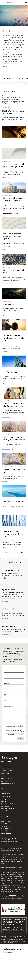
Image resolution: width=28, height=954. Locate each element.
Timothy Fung (8, 283)
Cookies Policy (5, 826)
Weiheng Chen (5, 213)
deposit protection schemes (15, 898)
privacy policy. (11, 952)
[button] (5, 695)
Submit (21, 738)
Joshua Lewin (10, 213)
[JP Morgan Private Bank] (9, 761)
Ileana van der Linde (6, 449)
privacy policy (20, 734)
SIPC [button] (13, 880)
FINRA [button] (8, 880)
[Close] (26, 946)
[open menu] (26, 2)
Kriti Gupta (4, 177)
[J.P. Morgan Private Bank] (8, 2)
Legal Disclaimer (12, 895)
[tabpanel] (14, 322)
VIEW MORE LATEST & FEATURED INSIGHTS (14, 552)
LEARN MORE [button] (4, 848)
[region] (14, 949)
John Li (3, 283)
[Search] (22, 2)
